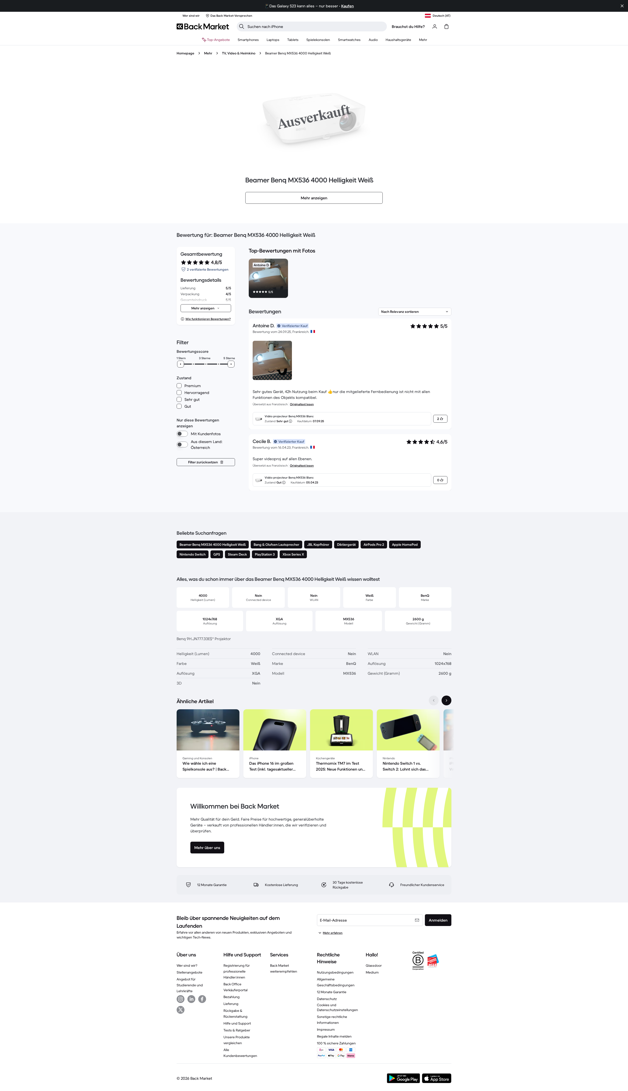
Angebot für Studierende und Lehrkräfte (190, 985)
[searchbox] (316, 26)
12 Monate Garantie (331, 992)
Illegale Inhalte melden (334, 1036)
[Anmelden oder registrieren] (435, 26)
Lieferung (230, 1004)
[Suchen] (242, 26)
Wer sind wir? (187, 965)
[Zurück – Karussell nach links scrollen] (434, 700)
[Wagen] (446, 26)
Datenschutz (327, 999)
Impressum (326, 1029)
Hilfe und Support (237, 1023)
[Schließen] (622, 6)
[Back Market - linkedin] (191, 999)
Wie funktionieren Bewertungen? (208, 319)
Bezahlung (231, 997)
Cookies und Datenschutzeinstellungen (337, 1007)
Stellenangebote (189, 972)
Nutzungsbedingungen (335, 972)
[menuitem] (248, 39)
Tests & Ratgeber (236, 1030)
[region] (350, 279)
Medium (372, 972)
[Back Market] (203, 26)
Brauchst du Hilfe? (408, 26)
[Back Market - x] (180, 1010)
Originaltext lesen (302, 404)
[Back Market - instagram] (180, 999)
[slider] (180, 364)
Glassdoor (374, 965)
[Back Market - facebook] (202, 999)
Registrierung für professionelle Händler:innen (236, 971)
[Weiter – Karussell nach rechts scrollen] (446, 700)
